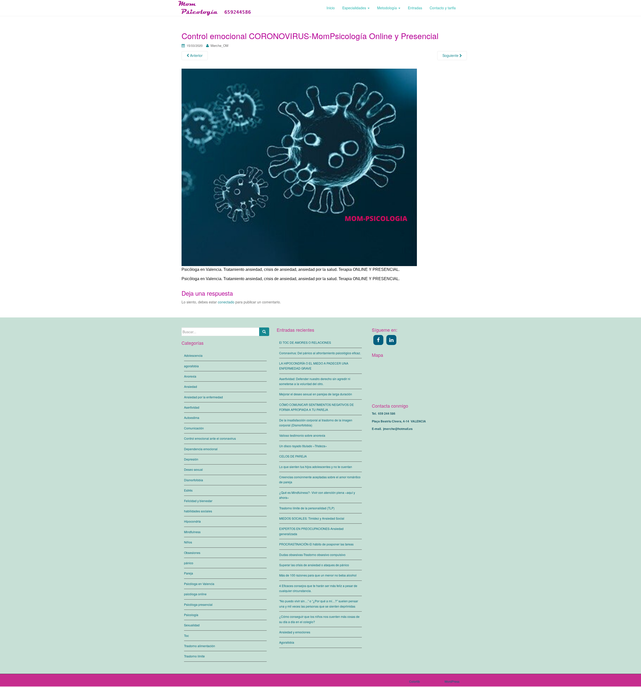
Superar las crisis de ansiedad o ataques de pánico (314, 565)
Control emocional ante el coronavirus (210, 438)
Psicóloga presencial (198, 604)
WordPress (451, 681)
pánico (188, 563)
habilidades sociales (198, 511)
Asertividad (191, 407)
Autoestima (191, 417)
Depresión (191, 459)
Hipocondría (192, 521)
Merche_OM (219, 45)
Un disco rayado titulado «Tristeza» (303, 446)
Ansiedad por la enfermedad (203, 397)
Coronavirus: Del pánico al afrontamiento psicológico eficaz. (320, 353)
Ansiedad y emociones (294, 632)
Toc (186, 635)
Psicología (191, 615)
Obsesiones (192, 552)
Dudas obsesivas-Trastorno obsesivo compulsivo (312, 554)
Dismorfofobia (193, 480)
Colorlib (414, 681)
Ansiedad (190, 386)
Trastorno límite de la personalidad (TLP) (307, 508)
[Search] (264, 331)
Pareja (188, 573)
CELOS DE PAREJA (293, 456)
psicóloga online (195, 594)
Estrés (188, 490)
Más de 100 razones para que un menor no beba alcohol (318, 575)
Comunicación (194, 428)
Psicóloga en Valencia (199, 584)
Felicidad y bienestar (198, 501)
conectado (226, 301)
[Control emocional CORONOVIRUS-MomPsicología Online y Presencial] (299, 167)
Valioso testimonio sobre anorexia (302, 435)
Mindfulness (192, 532)
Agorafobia (286, 642)
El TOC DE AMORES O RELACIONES (305, 342)
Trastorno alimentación (199, 646)
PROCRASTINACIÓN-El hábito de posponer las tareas (316, 544)
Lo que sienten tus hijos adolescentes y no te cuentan (315, 467)
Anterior (196, 55)
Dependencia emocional (201, 449)
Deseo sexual (193, 469)
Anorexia (190, 376)
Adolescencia (193, 355)
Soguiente (450, 55)
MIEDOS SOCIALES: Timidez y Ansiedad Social (311, 518)
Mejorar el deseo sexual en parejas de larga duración (315, 394)
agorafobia (191, 366)
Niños (188, 542)
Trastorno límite (194, 656)
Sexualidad (192, 625)
